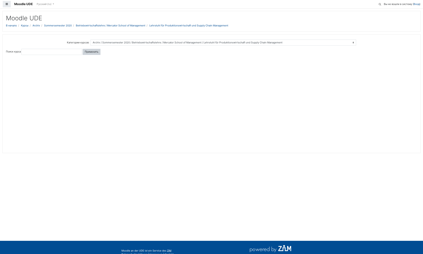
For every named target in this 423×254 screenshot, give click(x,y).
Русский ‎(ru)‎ (44, 4)
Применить (91, 51)
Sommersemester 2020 (58, 25)
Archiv (36, 25)
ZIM (169, 250)
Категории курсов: (78, 42)
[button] (380, 3)
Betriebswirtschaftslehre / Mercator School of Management (110, 25)
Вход (417, 4)
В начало (11, 25)
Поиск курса (13, 51)
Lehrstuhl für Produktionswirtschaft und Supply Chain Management (188, 25)
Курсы (24, 25)
